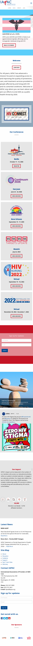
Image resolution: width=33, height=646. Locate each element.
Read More (20, 404)
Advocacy (5, 564)
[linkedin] (7, 619)
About (4, 554)
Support (4, 560)
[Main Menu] (31, 3)
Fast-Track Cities (7, 562)
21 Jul (17, 413)
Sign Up (4, 607)
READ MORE (7, 44)
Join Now (16, 67)
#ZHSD (4, 422)
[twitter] (4, 619)
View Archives (16, 196)
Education (5, 556)
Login (9, 8)
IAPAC (8, 414)
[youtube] (9, 619)
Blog (14, 8)
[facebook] (2, 619)
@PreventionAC (26, 417)
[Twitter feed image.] (16, 443)
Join (24, 8)
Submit (5, 350)
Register (16, 166)
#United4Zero (11, 422)
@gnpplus (8, 418)
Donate (19, 8)
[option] (16, 32)
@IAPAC (12, 413)
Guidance (5, 558)
